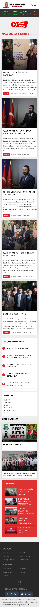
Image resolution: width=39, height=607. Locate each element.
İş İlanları (23, 569)
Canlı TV (7, 400)
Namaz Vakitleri (9, 408)
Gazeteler (7, 405)
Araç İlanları (7, 569)
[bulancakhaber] (14, 5)
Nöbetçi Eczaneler (10, 410)
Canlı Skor (7, 403)
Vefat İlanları (7, 572)
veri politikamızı (9, 605)
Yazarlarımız (8, 413)
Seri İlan (22, 572)
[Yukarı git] (34, 602)
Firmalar (5, 575)
